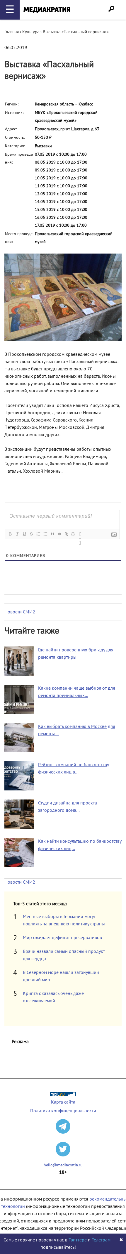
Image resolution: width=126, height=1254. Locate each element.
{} (73, 534)
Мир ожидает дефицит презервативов (62, 937)
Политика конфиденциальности (63, 1110)
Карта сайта (63, 1102)
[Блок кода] (59, 533)
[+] (80, 534)
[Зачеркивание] (31, 533)
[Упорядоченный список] (38, 533)
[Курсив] (17, 533)
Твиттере (78, 1240)
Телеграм (101, 1240)
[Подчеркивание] (24, 533)
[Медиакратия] (46, 9)
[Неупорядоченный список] (45, 533)
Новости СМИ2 (19, 612)
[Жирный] (9, 533)
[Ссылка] (66, 533)
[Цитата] (52, 533)
